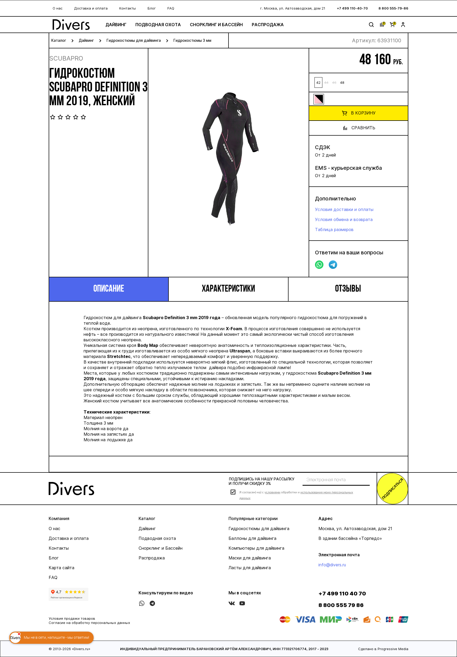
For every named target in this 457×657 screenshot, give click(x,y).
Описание (108, 289)
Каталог (58, 40)
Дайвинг (116, 24)
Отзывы (348, 289)
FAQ (170, 8)
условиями (272, 492)
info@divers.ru (332, 564)
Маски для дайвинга (250, 557)
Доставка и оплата (91, 8)
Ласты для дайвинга (250, 567)
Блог (152, 8)
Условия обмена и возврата (344, 219)
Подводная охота (158, 24)
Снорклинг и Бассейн (216, 24)
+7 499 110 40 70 (342, 593)
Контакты (127, 8)
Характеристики (228, 289)
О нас (57, 8)
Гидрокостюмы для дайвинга (134, 40)
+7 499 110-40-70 (352, 8)
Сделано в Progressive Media (383, 649)
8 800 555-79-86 (393, 8)
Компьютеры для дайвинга (256, 548)
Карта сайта (61, 567)
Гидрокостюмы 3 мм (192, 40)
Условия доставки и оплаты (344, 209)
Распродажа (268, 24)
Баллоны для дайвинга (252, 538)
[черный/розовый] (318, 99)
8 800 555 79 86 (341, 605)
